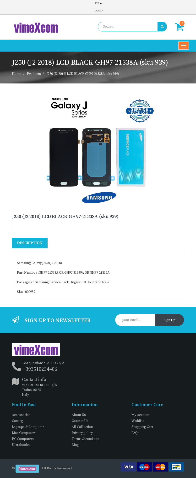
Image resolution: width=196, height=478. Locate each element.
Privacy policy (82, 433)
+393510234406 (40, 369)
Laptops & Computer (28, 427)
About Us (79, 415)
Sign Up (169, 320)
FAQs (135, 433)
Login (98, 10)
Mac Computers (24, 433)
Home (16, 74)
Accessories (21, 415)
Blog (75, 445)
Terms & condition (85, 439)
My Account (140, 415)
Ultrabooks (21, 445)
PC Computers (23, 439)
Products (34, 74)
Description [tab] (30, 243)
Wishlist (137, 421)
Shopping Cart (142, 427)
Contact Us (80, 421)
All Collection (82, 427)
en (97, 3)
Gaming (17, 421)
